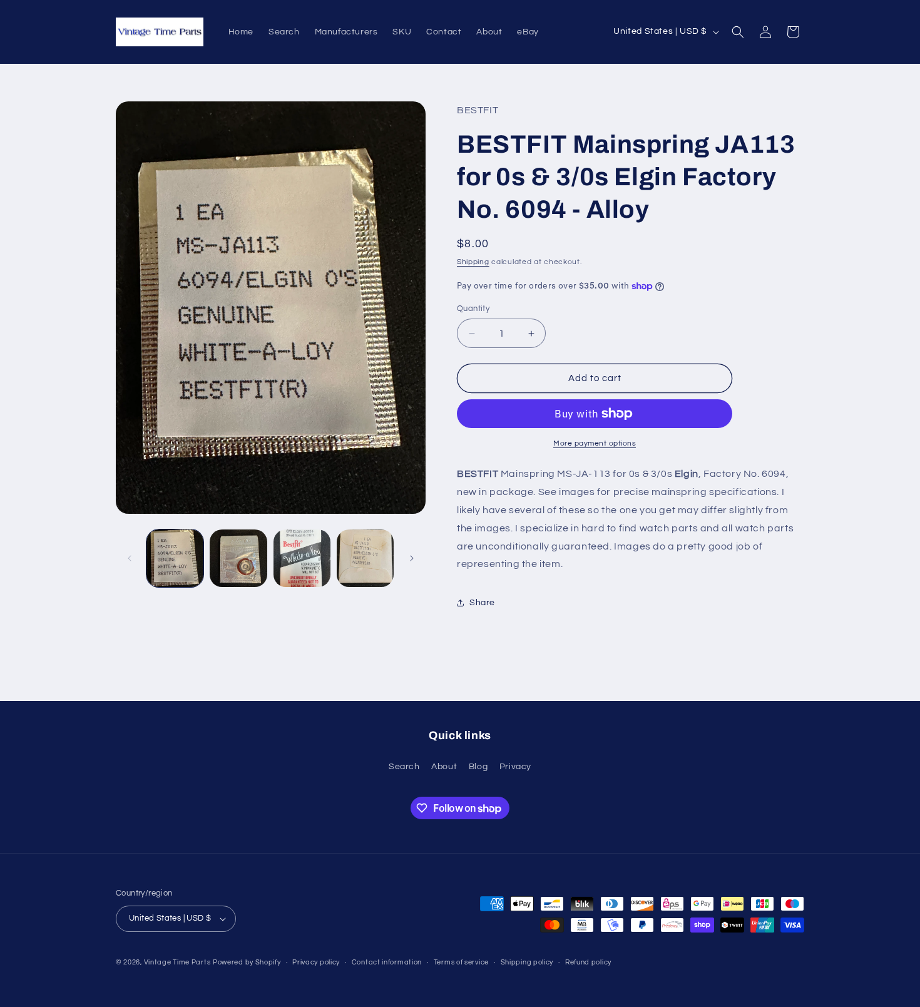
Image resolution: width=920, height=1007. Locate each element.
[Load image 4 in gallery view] (365, 557)
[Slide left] (129, 558)
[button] (738, 32)
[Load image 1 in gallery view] (174, 557)
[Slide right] (412, 558)
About (444, 766)
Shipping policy (527, 962)
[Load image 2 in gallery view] (238, 557)
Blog (478, 766)
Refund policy (588, 962)
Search (404, 766)
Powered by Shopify (247, 962)
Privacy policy (316, 962)
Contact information (387, 962)
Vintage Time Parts (177, 962)
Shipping (473, 262)
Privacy (515, 766)
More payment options (594, 443)
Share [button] (482, 602)
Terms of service (461, 962)
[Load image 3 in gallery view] (301, 557)
